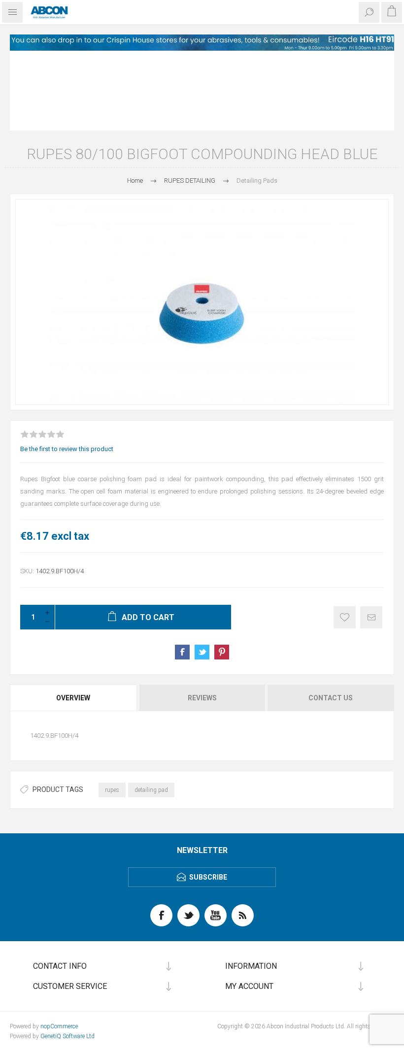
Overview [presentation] (73, 698)
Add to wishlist (345, 617)
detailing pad (151, 790)
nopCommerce (59, 1026)
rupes (112, 790)
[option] (202, 42)
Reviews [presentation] (202, 698)
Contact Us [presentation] (330, 698)
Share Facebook (182, 652)
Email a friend (371, 617)
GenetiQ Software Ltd (67, 1036)
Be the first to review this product (66, 449)
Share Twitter (202, 652)
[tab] (74, 698)
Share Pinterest (221, 652)
